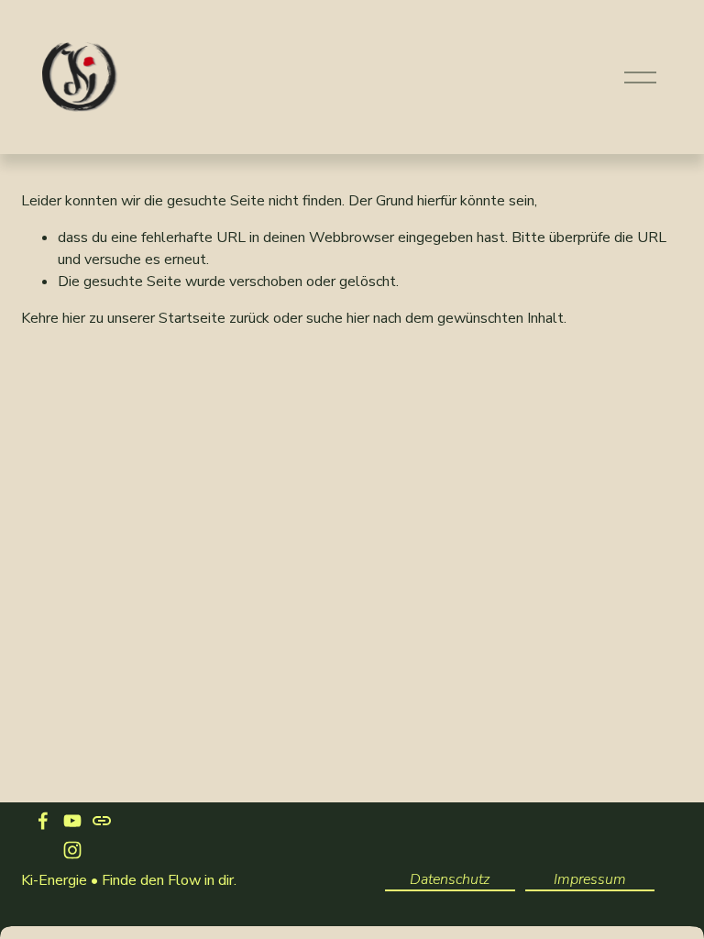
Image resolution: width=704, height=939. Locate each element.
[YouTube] (72, 821)
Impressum (590, 879)
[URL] (102, 821)
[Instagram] (72, 850)
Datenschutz (450, 879)
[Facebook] (43, 821)
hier (73, 318)
